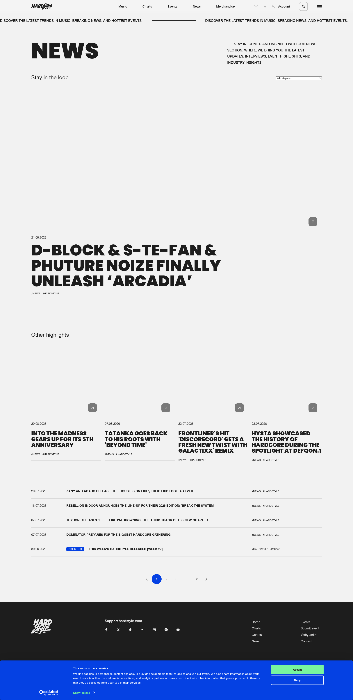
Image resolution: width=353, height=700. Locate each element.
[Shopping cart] (265, 6)
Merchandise (225, 6)
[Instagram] (154, 630)
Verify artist (308, 635)
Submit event (310, 628)
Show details (81, 692)
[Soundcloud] (142, 630)
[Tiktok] (130, 630)
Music (122, 6)
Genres (257, 635)
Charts (147, 6)
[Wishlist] (256, 6)
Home (256, 622)
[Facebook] (106, 630)
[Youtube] (178, 630)
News (197, 6)
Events (172, 6)
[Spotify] (166, 630)
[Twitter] (118, 630)
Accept (297, 669)
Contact (306, 641)
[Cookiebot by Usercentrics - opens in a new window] (49, 693)
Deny (297, 680)
